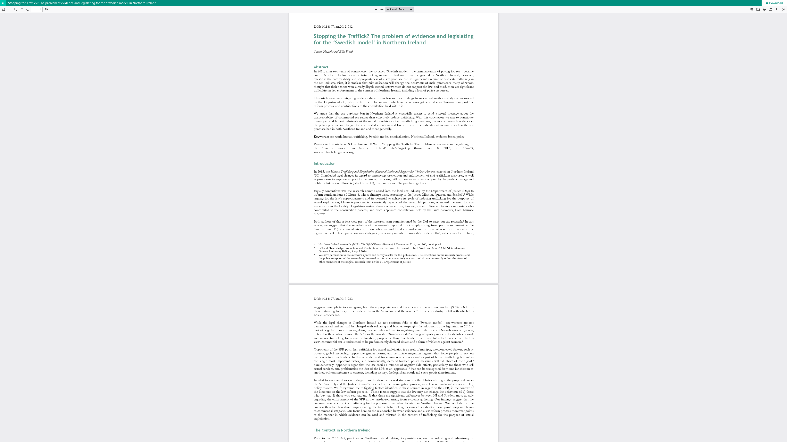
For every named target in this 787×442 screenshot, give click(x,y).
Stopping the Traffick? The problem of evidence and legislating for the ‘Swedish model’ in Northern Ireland (82, 3)
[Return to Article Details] (3, 3)
